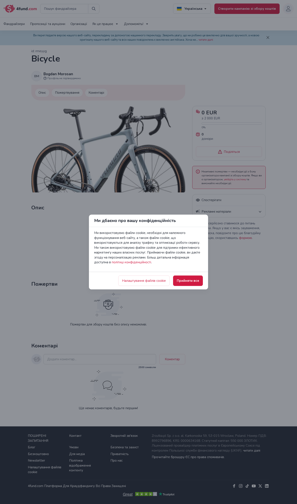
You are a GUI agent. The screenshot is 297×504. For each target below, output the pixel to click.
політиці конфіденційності (131, 262)
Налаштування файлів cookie (144, 281)
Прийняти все (188, 281)
